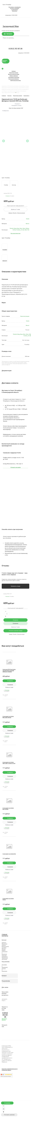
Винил (27, 223)
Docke (27, 218)
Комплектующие (24, 316)
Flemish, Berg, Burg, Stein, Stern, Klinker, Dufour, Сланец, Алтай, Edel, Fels (19, 229)
